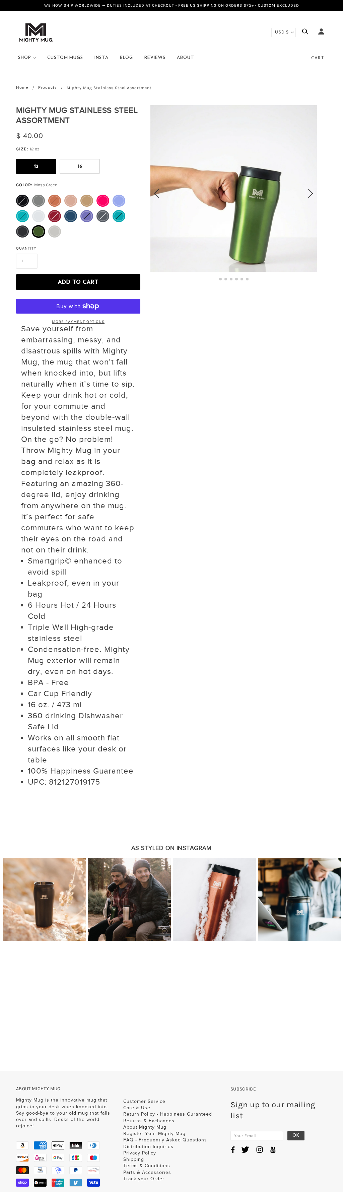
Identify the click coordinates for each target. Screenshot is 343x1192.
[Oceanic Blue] (70, 216)
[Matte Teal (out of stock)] (119, 216)
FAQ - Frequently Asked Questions (165, 1139)
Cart (318, 58)
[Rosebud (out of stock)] (54, 216)
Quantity (26, 248)
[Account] (321, 32)
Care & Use (136, 1107)
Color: (37, 184)
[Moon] (38, 216)
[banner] (36, 32)
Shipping (133, 1159)
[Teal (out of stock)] (22, 216)
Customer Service (144, 1101)
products (47, 87)
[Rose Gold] (70, 201)
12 (36, 166)
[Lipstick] (102, 201)
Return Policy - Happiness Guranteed (167, 1114)
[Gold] (86, 201)
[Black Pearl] (38, 201)
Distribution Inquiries (148, 1146)
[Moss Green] (38, 231)
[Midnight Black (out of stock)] (22, 201)
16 (80, 166)
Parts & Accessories (147, 1172)
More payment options (78, 321)
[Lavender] (119, 201)
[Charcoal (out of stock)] (102, 216)
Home (22, 87)
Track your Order (143, 1178)
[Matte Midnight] (22, 231)
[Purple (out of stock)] (86, 216)
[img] (306, 32)
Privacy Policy (139, 1152)
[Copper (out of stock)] (54, 201)
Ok (295, 1135)
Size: (27, 148)
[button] (220, 279)
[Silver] (54, 231)
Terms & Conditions (146, 1165)
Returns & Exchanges (149, 1120)
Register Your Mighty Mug (154, 1133)
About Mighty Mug (144, 1127)
